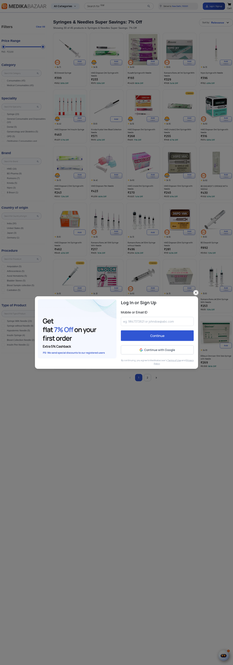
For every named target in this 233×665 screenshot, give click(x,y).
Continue (157, 336)
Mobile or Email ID (134, 312)
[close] (196, 293)
